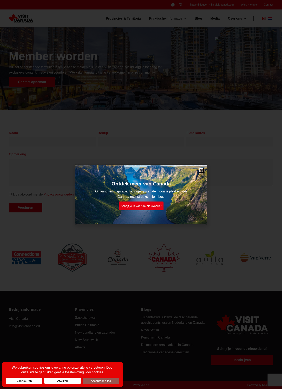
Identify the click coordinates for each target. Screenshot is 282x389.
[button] (201, 170)
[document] (141, 194)
